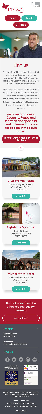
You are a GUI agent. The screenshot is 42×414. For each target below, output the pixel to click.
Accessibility (10, 406)
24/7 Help (21, 24)
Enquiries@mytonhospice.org (15, 344)
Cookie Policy (22, 406)
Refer (12, 18)
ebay (34, 359)
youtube (21, 359)
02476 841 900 (21, 189)
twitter (14, 359)
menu (37, 3)
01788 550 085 (21, 236)
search (32, 3)
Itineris (24, 411)
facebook (7, 359)
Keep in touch (21, 318)
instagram (28, 359)
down (21, 148)
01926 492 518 (21, 282)
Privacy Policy (30, 403)
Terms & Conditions (21, 400)
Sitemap (33, 406)
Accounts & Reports (14, 403)
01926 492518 (9, 336)
